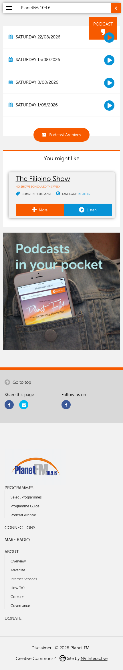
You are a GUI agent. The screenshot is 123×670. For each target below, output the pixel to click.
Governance (20, 605)
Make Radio (17, 539)
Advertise (18, 570)
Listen (91, 210)
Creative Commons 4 (37, 658)
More (42, 210)
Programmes (19, 487)
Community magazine (37, 194)
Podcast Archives (65, 134)
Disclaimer (41, 647)
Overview (18, 561)
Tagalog (84, 194)
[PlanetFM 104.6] (69, 14)
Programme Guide (25, 506)
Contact (17, 597)
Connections (20, 527)
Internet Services (24, 579)
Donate (13, 618)
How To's (18, 588)
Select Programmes (26, 497)
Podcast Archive (23, 515)
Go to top (21, 382)
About (12, 551)
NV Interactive (94, 658)
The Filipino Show (43, 178)
